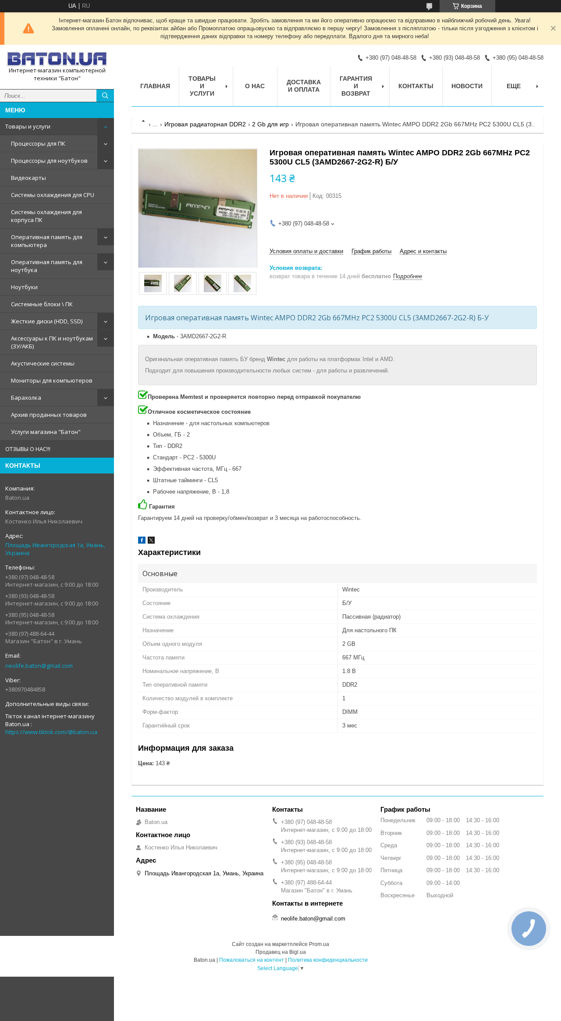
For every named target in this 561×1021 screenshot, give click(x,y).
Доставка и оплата (304, 86)
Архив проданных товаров (49, 415)
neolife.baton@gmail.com (39, 666)
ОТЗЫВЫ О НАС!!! (27, 449)
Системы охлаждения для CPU (52, 195)
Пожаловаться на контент (251, 960)
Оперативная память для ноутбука (46, 266)
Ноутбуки (24, 287)
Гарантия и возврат (356, 86)
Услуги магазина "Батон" (46, 432)
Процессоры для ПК (38, 143)
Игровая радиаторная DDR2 (205, 124)
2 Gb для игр (270, 124)
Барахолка (26, 397)
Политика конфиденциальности (328, 960)
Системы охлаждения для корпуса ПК (46, 216)
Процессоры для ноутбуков (49, 161)
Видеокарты (28, 178)
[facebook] (142, 541)
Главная (155, 86)
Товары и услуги (27, 126)
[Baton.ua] (57, 59)
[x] (151, 541)
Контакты (415, 86)
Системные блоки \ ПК (42, 304)
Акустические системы (43, 363)
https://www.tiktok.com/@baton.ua (51, 732)
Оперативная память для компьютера (46, 241)
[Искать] (105, 95)
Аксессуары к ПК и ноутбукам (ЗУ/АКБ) (52, 342)
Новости (467, 86)
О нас (255, 86)
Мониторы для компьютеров (51, 380)
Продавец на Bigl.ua (281, 952)
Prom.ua (319, 944)
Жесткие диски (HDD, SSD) (46, 321)
